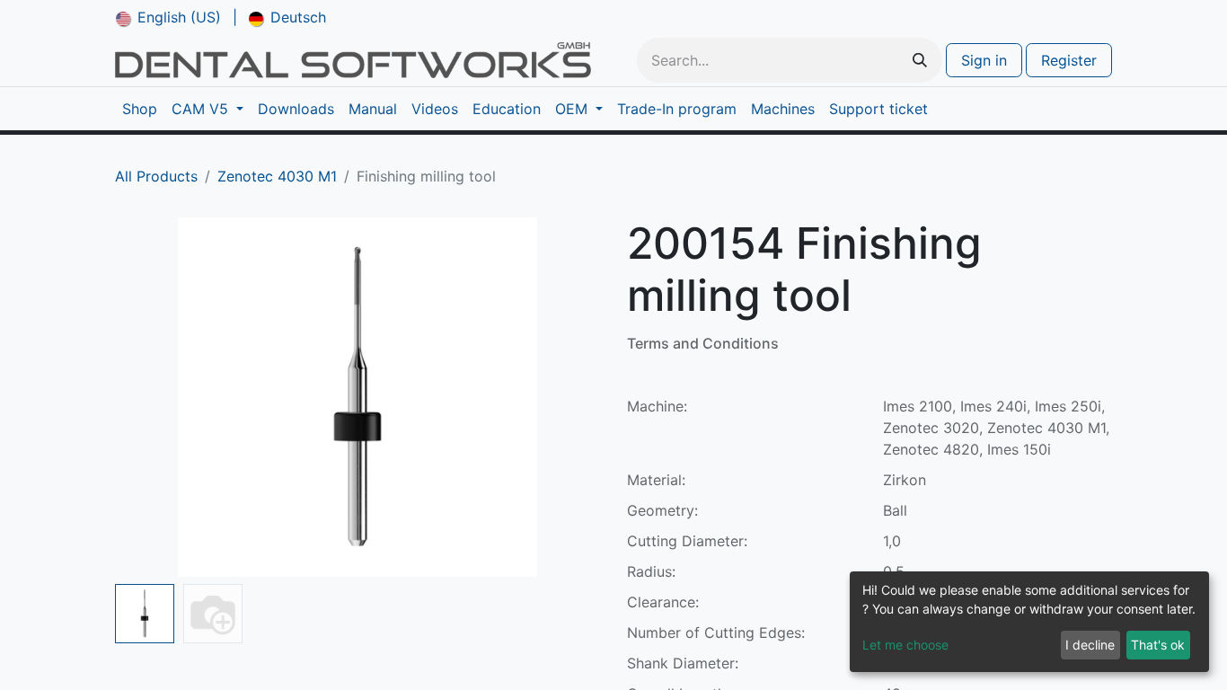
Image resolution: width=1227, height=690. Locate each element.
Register (1069, 60)
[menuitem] (168, 17)
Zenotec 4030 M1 (277, 176)
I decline (1090, 644)
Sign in (984, 60)
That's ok (1158, 644)
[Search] (919, 60)
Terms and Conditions (703, 343)
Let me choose (905, 644)
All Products (156, 176)
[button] (151, 397)
